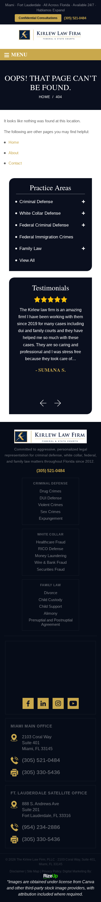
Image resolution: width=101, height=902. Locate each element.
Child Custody (50, 600)
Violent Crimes (50, 505)
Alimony (50, 613)
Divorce (50, 593)
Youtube (73, 703)
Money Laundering (50, 556)
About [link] (13, 153)
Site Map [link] (33, 871)
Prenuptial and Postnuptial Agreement (51, 622)
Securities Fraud (50, 569)
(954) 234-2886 (41, 827)
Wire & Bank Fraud (50, 562)
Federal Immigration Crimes (46, 237)
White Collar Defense (40, 213)
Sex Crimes (50, 512)
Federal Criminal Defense (44, 225)
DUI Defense (51, 498)
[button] (83, 201)
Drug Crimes (50, 491)
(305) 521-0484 (75, 18)
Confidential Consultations (38, 18)
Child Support (50, 606)
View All (27, 260)
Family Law (30, 248)
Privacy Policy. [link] (52, 871)
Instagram (58, 703)
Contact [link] (15, 163)
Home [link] (14, 142)
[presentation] (43, 403)
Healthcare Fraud (50, 542)
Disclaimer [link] (17, 871)
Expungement (50, 518)
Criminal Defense (36, 201)
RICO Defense (50, 549)
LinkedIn (43, 703)
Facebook (28, 703)
